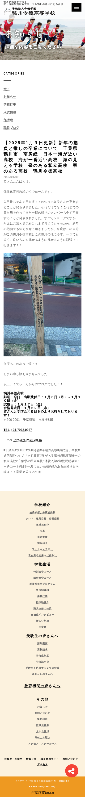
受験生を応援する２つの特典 (43, 668)
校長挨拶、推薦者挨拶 (42, 512)
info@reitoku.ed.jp (28, 440)
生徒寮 (43, 627)
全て (7, 89)
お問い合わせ (42, 713)
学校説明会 (42, 661)
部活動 (8, 120)
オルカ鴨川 (42, 731)
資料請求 (42, 649)
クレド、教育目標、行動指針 (43, 518)
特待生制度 (42, 655)
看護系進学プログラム (42, 584)
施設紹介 (42, 543)
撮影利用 (42, 719)
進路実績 (42, 537)
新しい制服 (42, 620)
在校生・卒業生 (13, 759)
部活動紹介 (42, 602)
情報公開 (31, 759)
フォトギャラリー (42, 549)
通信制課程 (42, 590)
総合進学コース (43, 577)
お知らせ (10, 96)
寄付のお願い (42, 737)
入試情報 (10, 112)
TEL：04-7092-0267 (18, 430)
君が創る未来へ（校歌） (42, 555)
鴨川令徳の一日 (43, 608)
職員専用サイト (50, 759)
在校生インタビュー (42, 614)
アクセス (43, 764)
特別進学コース (43, 571)
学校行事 (10, 104)
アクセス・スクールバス (42, 743)
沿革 (42, 531)
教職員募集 (42, 725)
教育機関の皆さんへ (43, 686)
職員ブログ (11, 127)
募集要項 (42, 643)
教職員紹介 (42, 524)
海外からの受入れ (42, 674)
